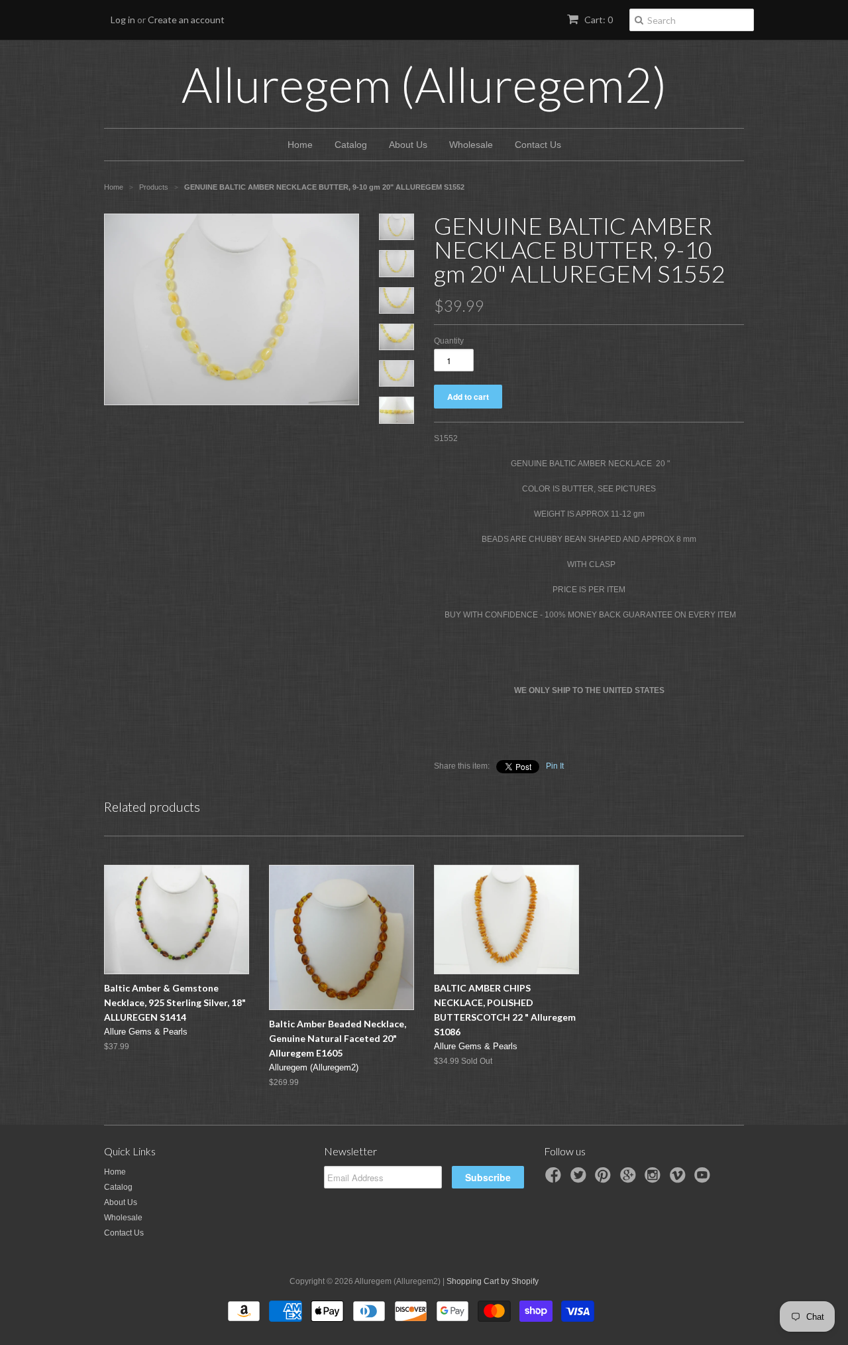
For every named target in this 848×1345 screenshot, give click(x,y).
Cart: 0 (597, 19)
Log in (123, 19)
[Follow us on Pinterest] (605, 1179)
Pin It (555, 766)
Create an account (186, 19)
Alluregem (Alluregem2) (424, 84)
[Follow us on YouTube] (704, 1179)
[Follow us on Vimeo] (680, 1179)
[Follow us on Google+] (630, 1179)
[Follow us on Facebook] (555, 1179)
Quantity (449, 341)
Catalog (351, 144)
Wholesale (471, 144)
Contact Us (538, 144)
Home (300, 144)
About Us (408, 144)
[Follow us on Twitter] (580, 1179)
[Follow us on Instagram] (654, 1179)
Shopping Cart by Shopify (493, 1281)
